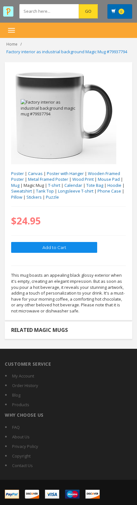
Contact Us (22, 465)
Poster (17, 173)
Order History (25, 385)
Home (12, 44)
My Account (23, 376)
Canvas (35, 173)
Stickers (34, 197)
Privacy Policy (25, 446)
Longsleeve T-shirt (75, 191)
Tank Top (45, 191)
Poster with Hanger (65, 173)
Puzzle (52, 197)
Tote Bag (94, 185)
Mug (15, 185)
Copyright (21, 456)
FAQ (16, 427)
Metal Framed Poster (48, 179)
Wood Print (83, 179)
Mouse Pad (109, 179)
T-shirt (54, 185)
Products (20, 404)
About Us (21, 437)
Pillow (16, 197)
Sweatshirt (21, 191)
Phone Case (109, 191)
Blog (16, 395)
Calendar (73, 185)
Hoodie (114, 185)
